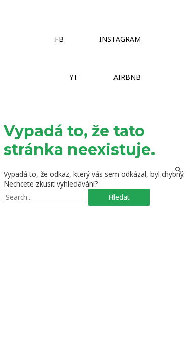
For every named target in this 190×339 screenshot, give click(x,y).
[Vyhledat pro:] (46, 197)
